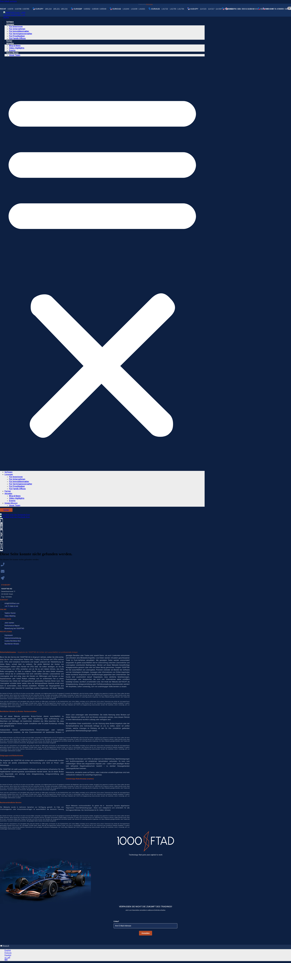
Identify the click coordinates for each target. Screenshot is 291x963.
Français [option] (8, 953)
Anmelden (146, 933)
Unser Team (14, 55)
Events (12, 50)
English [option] (8, 950)
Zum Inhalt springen (8, 1)
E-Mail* (116, 921)
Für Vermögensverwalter (20, 34)
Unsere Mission (12, 53)
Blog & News (15, 45)
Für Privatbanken (17, 36)
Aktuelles (10, 43)
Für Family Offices (17, 38)
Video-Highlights (16, 48)
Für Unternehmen (17, 29)
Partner (9, 41)
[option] (148, 950)
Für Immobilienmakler (19, 31)
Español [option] (8, 955)
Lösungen (10, 24)
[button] (102, 263)
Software (10, 22)
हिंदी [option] (6, 960)
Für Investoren (16, 26)
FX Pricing (149, 4)
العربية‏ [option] (7, 957)
